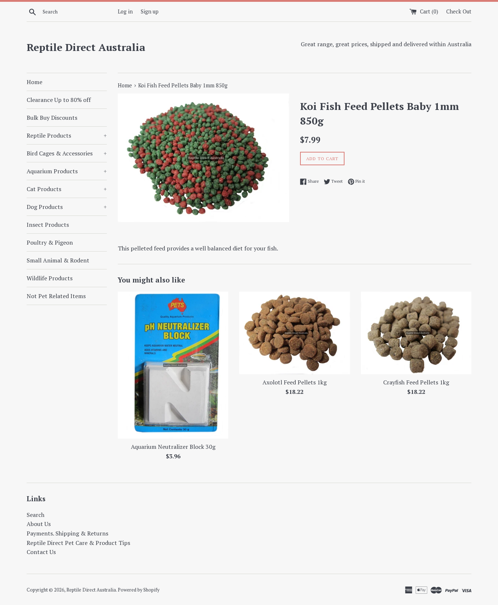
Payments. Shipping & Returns (67, 533)
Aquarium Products (67, 171)
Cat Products (67, 189)
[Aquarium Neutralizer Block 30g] (173, 365)
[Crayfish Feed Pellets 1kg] (416, 333)
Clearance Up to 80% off (59, 100)
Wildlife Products (50, 278)
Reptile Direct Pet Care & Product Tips (78, 543)
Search (35, 515)
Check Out (458, 11)
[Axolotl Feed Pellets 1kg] (294, 333)
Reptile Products (67, 135)
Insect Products (48, 225)
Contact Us (41, 552)
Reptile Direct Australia (86, 47)
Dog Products (67, 207)
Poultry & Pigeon (50, 242)
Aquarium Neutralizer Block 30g (173, 447)
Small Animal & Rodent (58, 260)
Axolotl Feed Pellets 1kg (294, 382)
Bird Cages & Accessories (67, 153)
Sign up (150, 11)
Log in (125, 11)
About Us (39, 524)
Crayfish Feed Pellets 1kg (416, 382)
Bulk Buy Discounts (52, 118)
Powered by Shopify (138, 590)
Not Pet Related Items (56, 296)
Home (34, 82)
